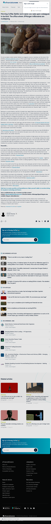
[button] (25, 262)
